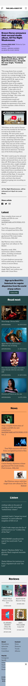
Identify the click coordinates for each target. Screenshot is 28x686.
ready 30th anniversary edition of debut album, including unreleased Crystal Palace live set (11, 253)
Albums (17, 651)
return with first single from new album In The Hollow (11, 244)
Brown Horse (6, 57)
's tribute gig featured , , (12, 236)
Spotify (3, 660)
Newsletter (5, 644)
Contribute (5, 651)
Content (17, 642)
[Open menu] (26, 8)
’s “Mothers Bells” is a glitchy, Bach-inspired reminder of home (13, 552)
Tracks (17, 649)
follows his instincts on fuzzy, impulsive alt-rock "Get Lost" (12, 563)
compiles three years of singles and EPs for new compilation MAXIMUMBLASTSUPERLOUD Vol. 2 (13, 220)
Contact (4, 649)
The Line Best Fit (14, 8)
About (3, 642)
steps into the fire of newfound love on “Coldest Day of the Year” (13, 530)
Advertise (4, 647)
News (4, 48)
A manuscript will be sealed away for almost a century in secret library (12, 262)
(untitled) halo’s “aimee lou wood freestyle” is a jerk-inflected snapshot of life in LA (13, 518)
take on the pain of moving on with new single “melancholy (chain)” (11, 507)
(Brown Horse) (13, 48)
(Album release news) (10, 50)
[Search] (2, 8)
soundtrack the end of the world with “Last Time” (12, 541)
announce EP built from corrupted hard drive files (12, 229)
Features (18, 647)
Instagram (5, 658)
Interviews (6, 324)
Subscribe (14, 292)
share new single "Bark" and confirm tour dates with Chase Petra (11, 269)
